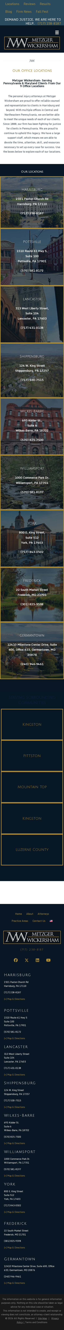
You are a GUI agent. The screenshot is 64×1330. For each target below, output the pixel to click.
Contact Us (38, 921)
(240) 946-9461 (32, 664)
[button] (15, 960)
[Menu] (57, 32)
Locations (12, 3)
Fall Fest (42, 11)
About (29, 914)
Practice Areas (20, 921)
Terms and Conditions (36, 1322)
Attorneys (43, 914)
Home (18, 914)
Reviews (29, 3)
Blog (8, 11)
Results (45, 3)
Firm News (24, 11)
